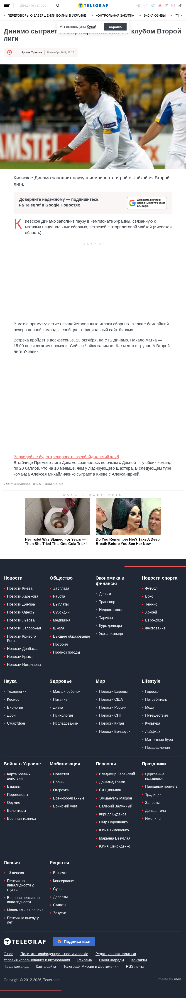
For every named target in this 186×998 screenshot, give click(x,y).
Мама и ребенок (66, 691)
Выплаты (61, 604)
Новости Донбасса (23, 649)
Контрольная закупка (114, 15)
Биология (15, 707)
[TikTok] (180, 5)
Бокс (149, 596)
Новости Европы (113, 691)
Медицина (61, 620)
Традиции (153, 795)
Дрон (11, 715)
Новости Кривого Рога (21, 638)
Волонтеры (16, 810)
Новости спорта (159, 577)
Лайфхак (152, 731)
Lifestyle (151, 681)
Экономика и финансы (110, 580)
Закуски (59, 913)
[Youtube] (160, 5)
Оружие (13, 803)
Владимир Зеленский (117, 774)
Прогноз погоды (66, 652)
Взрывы (14, 786)
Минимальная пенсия (25, 910)
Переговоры (17, 795)
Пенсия (12, 862)
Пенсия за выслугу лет (23, 920)
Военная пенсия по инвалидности (23, 900)
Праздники (154, 763)
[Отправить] (57, 5)
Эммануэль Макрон (115, 798)
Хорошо (115, 27)
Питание (60, 699)
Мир (100, 681)
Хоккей (151, 612)
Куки (91, 27)
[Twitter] (167, 5)
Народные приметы (162, 786)
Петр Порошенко (113, 822)
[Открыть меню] (7, 5)
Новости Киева (19, 588)
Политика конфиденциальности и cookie (54, 954)
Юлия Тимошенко (114, 830)
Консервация (64, 881)
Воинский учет (65, 806)
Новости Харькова (22, 596)
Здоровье (61, 681)
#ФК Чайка (54, 484)
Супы (57, 889)
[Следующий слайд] (181, 15)
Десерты (60, 897)
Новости (13, 577)
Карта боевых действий (18, 776)
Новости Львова (21, 620)
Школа (58, 628)
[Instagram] (173, 5)
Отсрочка (61, 790)
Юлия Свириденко (114, 846)
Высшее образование (71, 636)
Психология (63, 715)
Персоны (106, 763)
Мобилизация (65, 763)
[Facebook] (138, 5)
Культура (152, 723)
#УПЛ (37, 484)
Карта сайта (46, 966)
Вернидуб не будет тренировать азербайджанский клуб (66, 457)
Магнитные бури (159, 739)
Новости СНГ (110, 715)
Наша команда (16, 966)
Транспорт (108, 602)
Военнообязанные (68, 798)
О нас (8, 954)
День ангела (155, 810)
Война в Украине (22, 763)
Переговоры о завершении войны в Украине (46, 15)
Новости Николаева (24, 665)
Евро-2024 (154, 620)
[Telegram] (153, 5)
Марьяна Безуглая (114, 838)
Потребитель (156, 699)
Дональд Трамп (112, 782)
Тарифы (106, 618)
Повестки (61, 774)
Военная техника (21, 818)
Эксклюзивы (154, 15)
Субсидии (61, 612)
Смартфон (16, 723)
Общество (61, 577)
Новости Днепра (21, 604)
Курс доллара (110, 626)
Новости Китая (111, 723)
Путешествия (156, 715)
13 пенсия (15, 873)
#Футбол (22, 484)
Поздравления (157, 747)
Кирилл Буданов (113, 814)
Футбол (151, 588)
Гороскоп (153, 691)
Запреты (152, 803)
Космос (13, 699)
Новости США (111, 699)
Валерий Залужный (115, 806)
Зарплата (61, 588)
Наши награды (111, 960)
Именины (153, 818)
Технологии (17, 691)
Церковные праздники (154, 776)
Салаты (59, 905)
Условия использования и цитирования (37, 960)
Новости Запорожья (24, 628)
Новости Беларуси (114, 731)
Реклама (84, 960)
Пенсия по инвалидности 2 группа (20, 885)
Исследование (65, 723)
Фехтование (155, 628)
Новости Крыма (20, 657)
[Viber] (145, 5)
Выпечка (60, 873)
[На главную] (93, 5)
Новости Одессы (21, 612)
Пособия (60, 644)
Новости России (112, 707)
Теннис (151, 604)
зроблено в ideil (170, 979)
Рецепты (59, 862)
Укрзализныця (111, 634)
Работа (59, 596)
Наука (10, 681)
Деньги (105, 594)
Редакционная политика (115, 954)
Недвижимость (111, 610)
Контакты (139, 960)
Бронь (58, 782)
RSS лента (135, 966)
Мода (149, 707)
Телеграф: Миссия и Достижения (91, 966)
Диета (58, 707)
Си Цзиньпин (110, 790)
